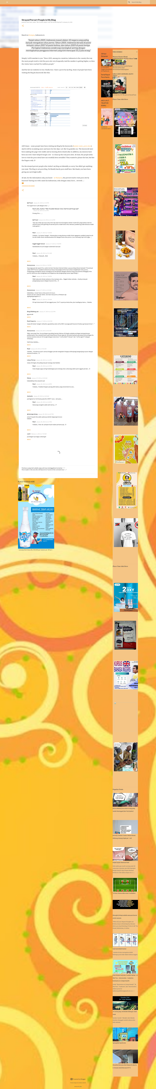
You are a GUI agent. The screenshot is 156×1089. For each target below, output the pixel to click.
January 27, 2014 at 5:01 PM (44, 321)
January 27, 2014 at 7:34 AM (44, 299)
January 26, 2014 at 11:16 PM (47, 220)
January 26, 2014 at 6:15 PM (41, 210)
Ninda (29, 378)
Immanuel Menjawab (28, 186)
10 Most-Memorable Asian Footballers (124, 893)
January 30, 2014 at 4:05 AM (41, 396)
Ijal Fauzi (30, 203)
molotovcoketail (82, 1082)
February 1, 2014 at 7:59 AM (38, 434)
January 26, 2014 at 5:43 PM (41, 203)
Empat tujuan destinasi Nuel (121, 862)
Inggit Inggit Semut (38, 244)
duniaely (30, 396)
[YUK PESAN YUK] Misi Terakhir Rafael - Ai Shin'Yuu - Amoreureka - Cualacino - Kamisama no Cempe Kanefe (125, 978)
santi (28, 434)
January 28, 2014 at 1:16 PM (44, 360)
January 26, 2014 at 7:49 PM (43, 265)
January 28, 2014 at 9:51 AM (44, 253)
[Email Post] (23, 184)
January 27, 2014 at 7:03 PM (53, 244)
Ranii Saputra (31, 321)
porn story (87, 146)
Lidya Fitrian (31, 360)
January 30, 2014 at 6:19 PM (44, 366)
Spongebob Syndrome (119, 1043)
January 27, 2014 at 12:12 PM (47, 311)
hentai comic (78, 146)
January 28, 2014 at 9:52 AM (38, 349)
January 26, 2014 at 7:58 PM (44, 276)
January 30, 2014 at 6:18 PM (44, 384)
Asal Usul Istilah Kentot (119, 949)
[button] (23, 26)
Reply (29, 261)
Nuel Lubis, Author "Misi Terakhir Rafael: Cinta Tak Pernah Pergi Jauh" (55, 209)
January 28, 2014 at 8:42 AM (43, 330)
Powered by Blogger (79, 1079)
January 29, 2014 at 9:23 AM (39, 378)
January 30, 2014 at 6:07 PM (46, 414)
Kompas (32, 35)
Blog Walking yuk (33, 311)
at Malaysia (58, 178)
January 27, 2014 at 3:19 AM (43, 290)
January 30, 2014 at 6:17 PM (44, 422)
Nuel (34, 232)
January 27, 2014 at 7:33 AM (44, 232)
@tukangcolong (32, 414)
